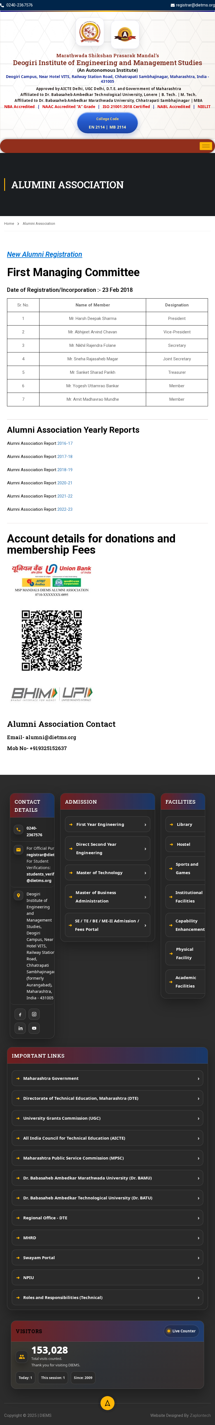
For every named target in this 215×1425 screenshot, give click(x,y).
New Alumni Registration (44, 254)
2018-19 (65, 469)
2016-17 (65, 443)
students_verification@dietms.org (47, 877)
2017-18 (65, 456)
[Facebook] (20, 1014)
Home (9, 223)
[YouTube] (34, 1028)
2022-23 (65, 509)
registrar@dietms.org (47, 854)
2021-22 (65, 496)
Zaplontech (200, 1415)
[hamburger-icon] (206, 146)
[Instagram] (34, 1014)
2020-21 (65, 482)
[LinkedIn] (20, 1028)
